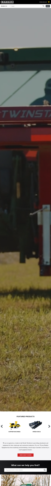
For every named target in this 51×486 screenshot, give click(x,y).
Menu (47, 6)
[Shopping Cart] (49, 2)
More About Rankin (25, 455)
